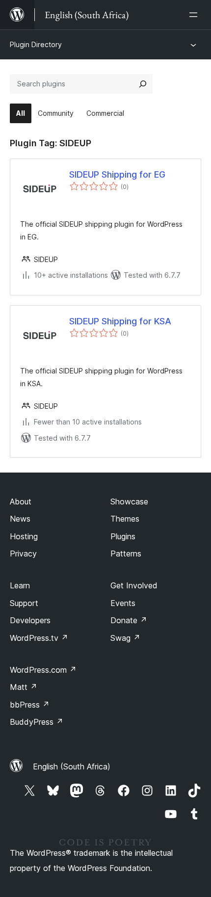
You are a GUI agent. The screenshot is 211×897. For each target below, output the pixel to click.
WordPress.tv (39, 638)
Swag (125, 638)
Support (24, 603)
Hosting (24, 536)
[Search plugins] (143, 84)
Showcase (129, 501)
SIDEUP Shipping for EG (117, 174)
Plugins (122, 536)
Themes (124, 519)
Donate (128, 620)
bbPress (30, 705)
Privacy (23, 553)
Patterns (125, 553)
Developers (30, 620)
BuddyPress (36, 722)
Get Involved (134, 585)
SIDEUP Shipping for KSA (120, 321)
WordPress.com (43, 670)
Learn (20, 585)
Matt (23, 687)
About (20, 501)
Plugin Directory (36, 44)
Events (122, 603)
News (20, 519)
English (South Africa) (71, 766)
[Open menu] (195, 14)
